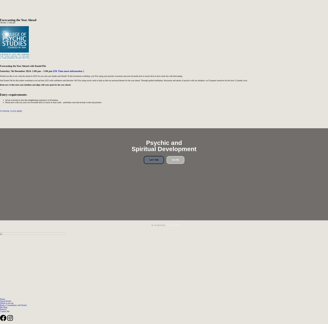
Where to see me (6, 303)
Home (2, 299)
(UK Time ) (68, 71)
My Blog (3, 307)
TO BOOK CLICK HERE (11, 111)
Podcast (3, 309)
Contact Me (4, 311)
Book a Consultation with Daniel (13, 305)
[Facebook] (3, 318)
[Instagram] (10, 318)
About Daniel (5, 301)
